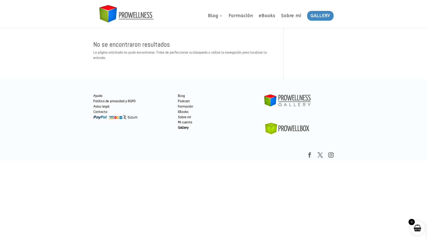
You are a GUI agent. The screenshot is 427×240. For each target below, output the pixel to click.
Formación (241, 16)
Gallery (183, 128)
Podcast (184, 101)
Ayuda (97, 96)
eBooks (267, 16)
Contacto (100, 112)
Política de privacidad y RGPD (114, 101)
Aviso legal (101, 106)
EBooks (183, 112)
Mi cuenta (185, 122)
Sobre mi (291, 16)
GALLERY (320, 15)
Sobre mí (184, 117)
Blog (213, 16)
